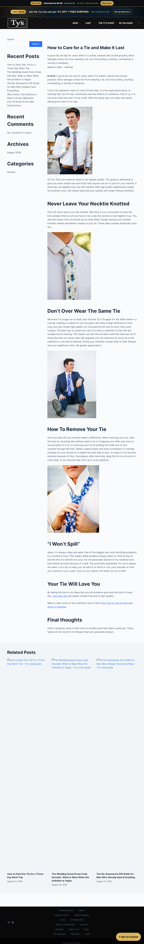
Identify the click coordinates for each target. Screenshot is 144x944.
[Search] (139, 23)
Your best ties (60, 596)
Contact (84, 925)
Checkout (75, 934)
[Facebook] (9, 922)
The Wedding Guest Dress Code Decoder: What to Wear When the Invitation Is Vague (24, 76)
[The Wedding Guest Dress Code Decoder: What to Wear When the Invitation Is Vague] (72, 763)
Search (10, 39)
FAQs (63, 920)
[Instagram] (13, 922)
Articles (69, 67)
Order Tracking (81, 915)
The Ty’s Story (106, 23)
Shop (75, 23)
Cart (88, 23)
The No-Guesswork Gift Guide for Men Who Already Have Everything (23, 87)
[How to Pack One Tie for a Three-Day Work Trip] (27, 763)
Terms (81, 910)
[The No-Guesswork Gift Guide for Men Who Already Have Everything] (116, 763)
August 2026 (14, 152)
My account (126, 23)
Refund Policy (66, 910)
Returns (59, 929)
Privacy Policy (62, 915)
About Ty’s (73, 929)
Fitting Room (77, 920)
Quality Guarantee (65, 925)
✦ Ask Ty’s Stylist (128, 936)
